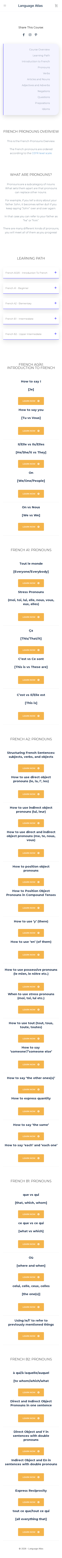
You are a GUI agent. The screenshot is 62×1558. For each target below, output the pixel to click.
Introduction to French (36, 61)
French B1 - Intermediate (19, 318)
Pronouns (44, 67)
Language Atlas (30, 6)
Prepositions (42, 103)
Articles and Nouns (38, 79)
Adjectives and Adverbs (36, 85)
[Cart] (56, 5)
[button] (31, 273)
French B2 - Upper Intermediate (23, 334)
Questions (44, 97)
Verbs (46, 73)
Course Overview (39, 49)
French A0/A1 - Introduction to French (26, 272)
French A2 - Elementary (18, 303)
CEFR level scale (42, 153)
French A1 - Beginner (16, 288)
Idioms (46, 109)
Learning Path (41, 55)
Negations (44, 91)
